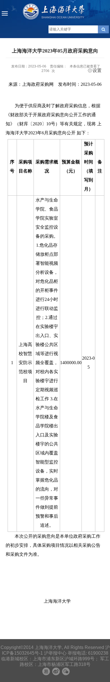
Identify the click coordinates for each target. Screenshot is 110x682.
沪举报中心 (55, 653)
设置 (97, 70)
